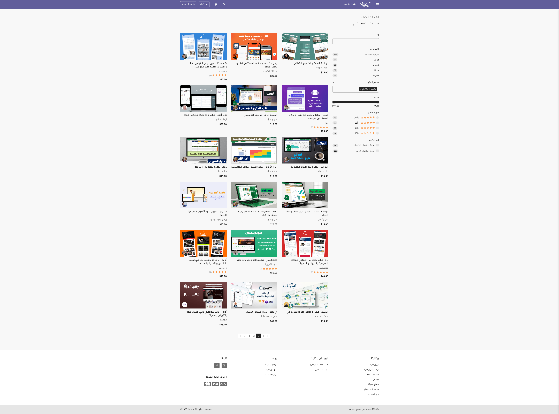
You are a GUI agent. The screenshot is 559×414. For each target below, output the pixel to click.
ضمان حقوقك (373, 384)
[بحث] (224, 4)
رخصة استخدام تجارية (365, 151)
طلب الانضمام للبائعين (319, 365)
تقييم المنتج (373, 112)
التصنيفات (374, 49)
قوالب (356, 59)
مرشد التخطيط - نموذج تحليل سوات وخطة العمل (307, 213)
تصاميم (356, 65)
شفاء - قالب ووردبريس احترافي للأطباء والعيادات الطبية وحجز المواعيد (207, 65)
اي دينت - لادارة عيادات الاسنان (261, 312)
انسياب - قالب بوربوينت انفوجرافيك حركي (307, 312)
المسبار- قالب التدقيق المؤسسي (260, 115)
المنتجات (365, 17)
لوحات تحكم (221, 119)
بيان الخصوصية (372, 394)
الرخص (376, 380)
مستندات (356, 70)
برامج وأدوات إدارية (218, 219)
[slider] (377, 102)
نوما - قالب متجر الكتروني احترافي (311, 63)
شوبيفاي (223, 320)
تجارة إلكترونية (321, 68)
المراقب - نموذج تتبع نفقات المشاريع (309, 167)
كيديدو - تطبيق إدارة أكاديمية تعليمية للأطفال (207, 213)
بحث (377, 34)
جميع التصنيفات (356, 54)
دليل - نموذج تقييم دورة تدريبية (211, 167)
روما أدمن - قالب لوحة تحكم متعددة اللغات (205, 115)
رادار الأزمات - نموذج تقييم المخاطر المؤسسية (254, 167)
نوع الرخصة (374, 140)
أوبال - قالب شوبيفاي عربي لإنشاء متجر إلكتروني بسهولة (207, 314)
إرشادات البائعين (321, 370)
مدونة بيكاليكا (271, 370)
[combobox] (355, 89)
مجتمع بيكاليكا (271, 365)
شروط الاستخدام (371, 389)
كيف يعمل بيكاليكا (371, 370)
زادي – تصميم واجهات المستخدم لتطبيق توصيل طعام (256, 65)
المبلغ (376, 97)
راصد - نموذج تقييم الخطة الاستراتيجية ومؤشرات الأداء (257, 213)
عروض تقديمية (321, 316)
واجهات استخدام (270, 71)
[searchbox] (358, 89)
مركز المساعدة (271, 375)
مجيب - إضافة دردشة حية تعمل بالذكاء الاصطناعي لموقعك (308, 117)
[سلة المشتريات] (216, 4)
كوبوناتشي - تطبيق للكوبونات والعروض (257, 260)
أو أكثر (357, 117)
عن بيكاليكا (374, 365)
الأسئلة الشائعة (373, 375)
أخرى (326, 123)
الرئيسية (375, 17)
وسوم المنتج (373, 82)
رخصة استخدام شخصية (364, 145)
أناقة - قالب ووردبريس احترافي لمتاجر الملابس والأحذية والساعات (208, 262)
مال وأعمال (272, 119)
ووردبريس (222, 71)
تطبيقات (356, 75)
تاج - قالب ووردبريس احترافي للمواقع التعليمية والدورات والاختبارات (309, 262)
